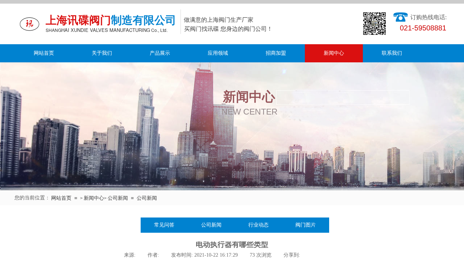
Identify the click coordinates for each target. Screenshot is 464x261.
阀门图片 (305, 225)
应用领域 (218, 53)
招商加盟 (276, 53)
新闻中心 (334, 53)
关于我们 (102, 53)
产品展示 (160, 53)
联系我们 (392, 53)
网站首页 (44, 53)
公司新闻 (118, 198)
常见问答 (164, 225)
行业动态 (258, 225)
